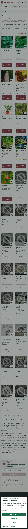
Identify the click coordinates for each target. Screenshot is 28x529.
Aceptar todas (14, 514)
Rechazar (14, 518)
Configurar (14, 523)
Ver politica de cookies (8, 526)
